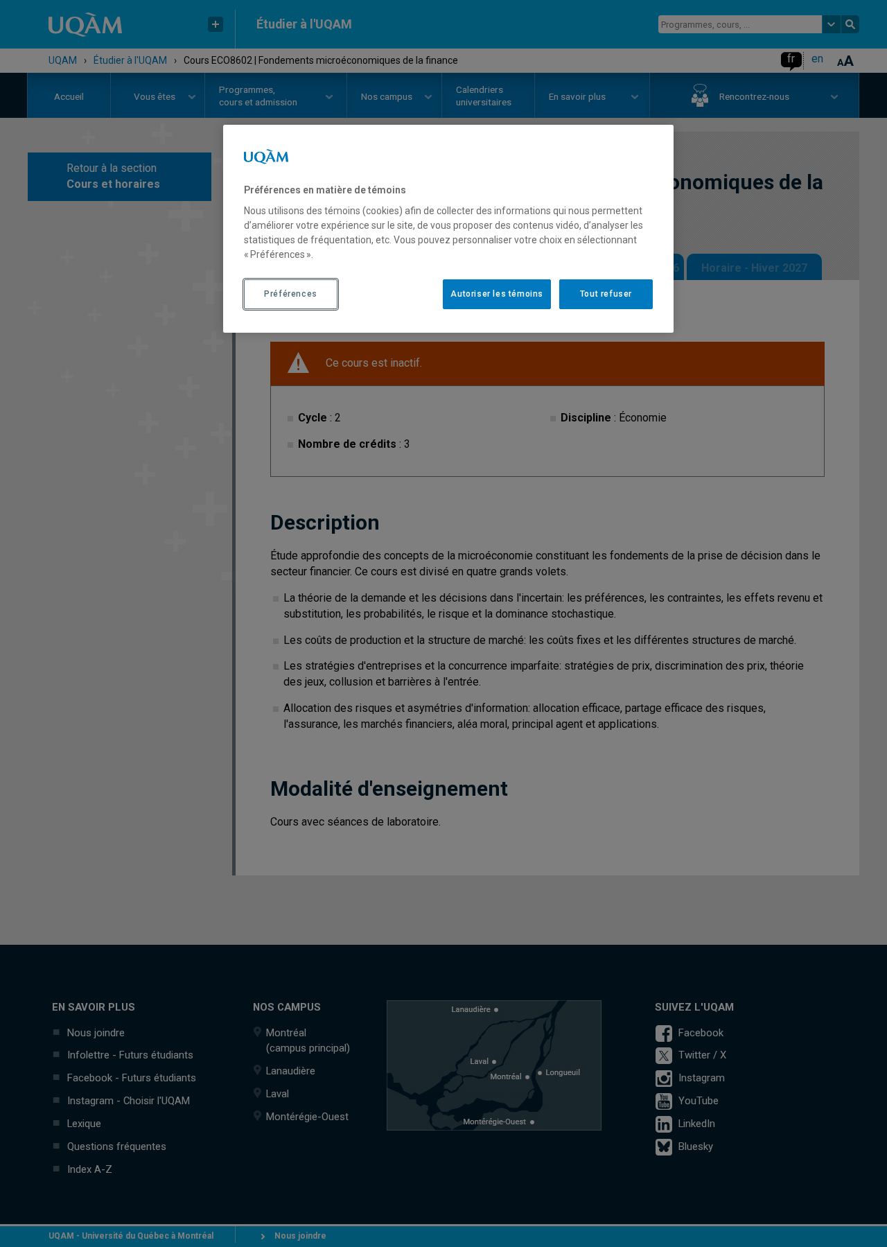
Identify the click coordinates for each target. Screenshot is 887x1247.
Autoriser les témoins (496, 294)
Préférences (290, 294)
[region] (448, 229)
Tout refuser (606, 294)
